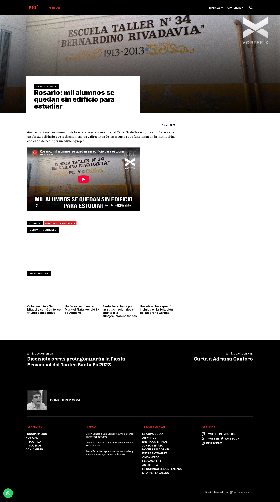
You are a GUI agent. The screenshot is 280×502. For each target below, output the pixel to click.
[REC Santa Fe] (33, 8)
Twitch (211, 434)
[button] (251, 7)
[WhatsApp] (156, 229)
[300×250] (207, 218)
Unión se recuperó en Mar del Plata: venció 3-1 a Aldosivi (82, 309)
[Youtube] (220, 434)
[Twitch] (203, 434)
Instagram (214, 443)
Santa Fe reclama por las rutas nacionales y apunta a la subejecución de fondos (119, 311)
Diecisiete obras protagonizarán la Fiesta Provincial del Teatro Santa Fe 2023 (76, 362)
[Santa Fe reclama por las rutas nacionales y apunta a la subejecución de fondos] (120, 292)
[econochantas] (207, 173)
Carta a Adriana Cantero (223, 359)
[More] (171, 229)
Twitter (212, 438)
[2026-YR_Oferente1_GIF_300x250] (207, 264)
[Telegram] (164, 229)
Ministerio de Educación (60, 223)
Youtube (229, 434)
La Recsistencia (46, 86)
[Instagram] (203, 443)
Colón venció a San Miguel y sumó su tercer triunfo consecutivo (44, 309)
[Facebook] (141, 229)
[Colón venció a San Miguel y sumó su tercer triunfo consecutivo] (44, 292)
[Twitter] (149, 229)
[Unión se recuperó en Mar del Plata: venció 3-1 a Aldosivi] (82, 292)
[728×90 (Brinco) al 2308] (86, 260)
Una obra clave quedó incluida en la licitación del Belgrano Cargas (156, 309)
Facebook (232, 438)
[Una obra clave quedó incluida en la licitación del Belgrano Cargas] (157, 292)
